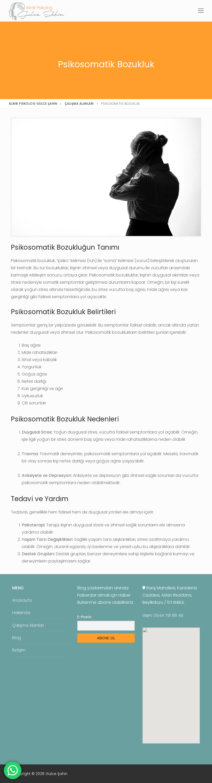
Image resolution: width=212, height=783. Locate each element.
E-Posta (84, 616)
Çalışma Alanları (28, 625)
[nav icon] (201, 10)
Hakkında (21, 613)
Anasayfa (22, 600)
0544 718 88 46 (168, 615)
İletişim (19, 650)
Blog (16, 638)
